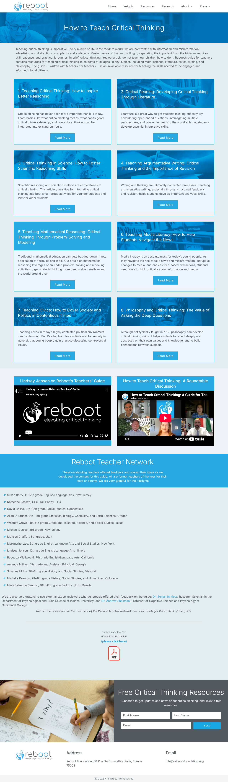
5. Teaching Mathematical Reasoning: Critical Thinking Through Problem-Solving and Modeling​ (59, 237)
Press (203, 6)
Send (207, 725)
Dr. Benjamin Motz (165, 596)
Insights (128, 6)
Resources (148, 6)
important (165, 53)
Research (168, 6)
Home (112, 6)
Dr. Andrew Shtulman (115, 601)
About (185, 6)
